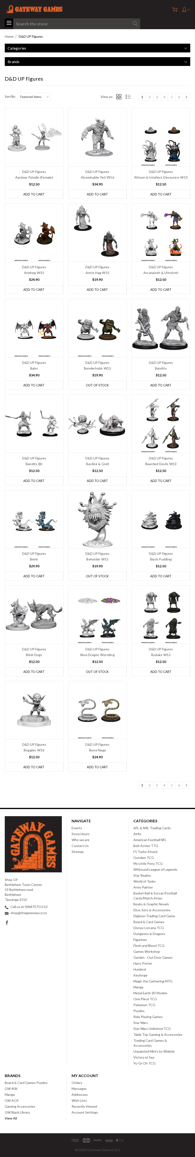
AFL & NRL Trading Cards (152, 828)
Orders (77, 1083)
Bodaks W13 (161, 655)
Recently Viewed (84, 1106)
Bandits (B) (34, 464)
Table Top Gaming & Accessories (157, 1034)
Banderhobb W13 (97, 368)
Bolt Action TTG (145, 846)
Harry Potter (142, 963)
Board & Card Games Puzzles (26, 1083)
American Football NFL (149, 840)
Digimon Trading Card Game (154, 916)
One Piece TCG (145, 999)
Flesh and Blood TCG (149, 946)
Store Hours (81, 834)
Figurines (140, 940)
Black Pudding (161, 559)
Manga (138, 987)
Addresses (80, 1094)
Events (77, 828)
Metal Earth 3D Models (150, 993)
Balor (34, 368)
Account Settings (85, 1112)
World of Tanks (144, 881)
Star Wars (140, 1023)
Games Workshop (146, 951)
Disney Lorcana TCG (148, 928)
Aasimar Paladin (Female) (34, 177)
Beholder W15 (97, 559)
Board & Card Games (148, 922)
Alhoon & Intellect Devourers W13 (161, 177)
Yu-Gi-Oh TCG (144, 1063)
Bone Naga (97, 750)
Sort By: (10, 96)
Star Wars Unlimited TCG (152, 1029)
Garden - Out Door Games (153, 957)
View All (11, 1118)
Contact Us (80, 846)
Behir (34, 559)
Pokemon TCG (144, 1005)
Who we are (80, 840)
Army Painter (143, 887)
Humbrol (139, 969)
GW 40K (11, 1089)
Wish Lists (79, 1100)
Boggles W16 (34, 750)
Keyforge (140, 975)
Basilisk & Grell (97, 464)
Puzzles (139, 1011)
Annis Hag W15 (97, 273)
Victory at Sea (143, 1057)
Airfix (137, 834)
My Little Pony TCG (148, 863)
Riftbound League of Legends (155, 869)
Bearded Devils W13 (161, 464)
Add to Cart (33, 194)
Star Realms (142, 875)
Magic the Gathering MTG (152, 981)
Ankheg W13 (34, 273)
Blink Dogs (34, 655)
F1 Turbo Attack (145, 852)
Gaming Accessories (20, 1106)
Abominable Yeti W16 (97, 177)
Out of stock (97, 385)
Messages (79, 1089)
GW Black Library (17, 1112)
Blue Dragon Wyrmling (97, 655)
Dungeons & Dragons (149, 934)
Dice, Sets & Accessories (152, 910)
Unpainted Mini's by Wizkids (154, 1051)
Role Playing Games (148, 1017)
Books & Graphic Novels (151, 904)
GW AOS (12, 1100)
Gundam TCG (143, 858)
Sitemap (78, 852)
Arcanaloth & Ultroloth (161, 273)
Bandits (161, 368)
